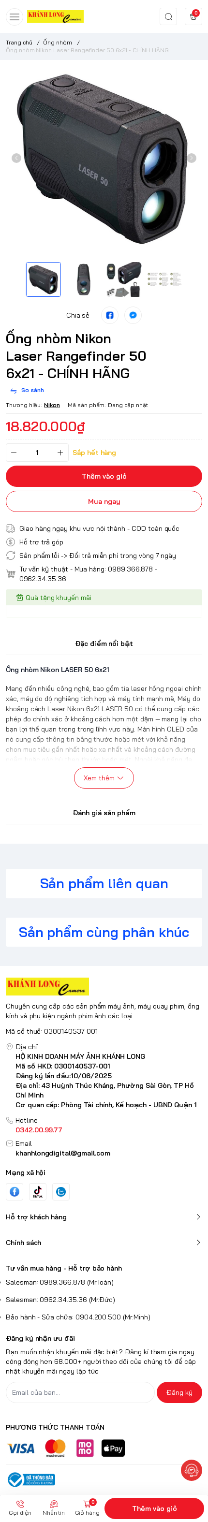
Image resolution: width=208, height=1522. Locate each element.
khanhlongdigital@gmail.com (62, 1153)
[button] (16, 158)
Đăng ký (179, 1392)
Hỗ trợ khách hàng (36, 1217)
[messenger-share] (133, 315)
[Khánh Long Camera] (55, 16)
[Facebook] (14, 1191)
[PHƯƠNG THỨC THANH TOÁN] (104, 1448)
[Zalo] (61, 1192)
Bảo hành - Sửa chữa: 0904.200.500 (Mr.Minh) (78, 1317)
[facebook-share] (110, 315)
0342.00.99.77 (38, 1130)
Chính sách (23, 1242)
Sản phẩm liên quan (104, 883)
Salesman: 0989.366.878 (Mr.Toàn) (60, 1282)
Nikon (52, 405)
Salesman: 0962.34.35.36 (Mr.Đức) (60, 1299)
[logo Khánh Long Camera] (104, 986)
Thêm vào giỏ (154, 1508)
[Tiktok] (38, 1191)
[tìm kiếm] (168, 16)
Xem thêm (99, 778)
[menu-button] (14, 17)
